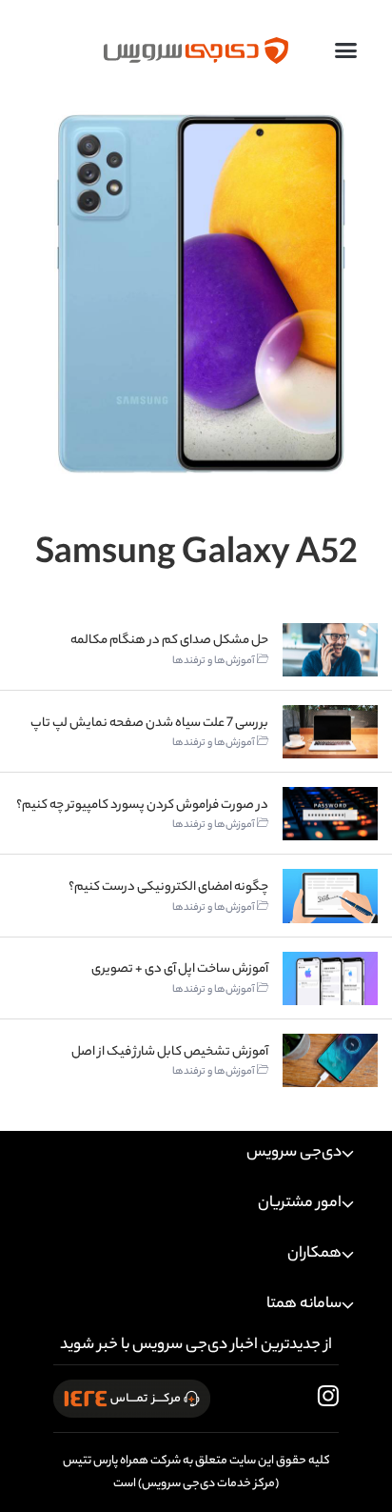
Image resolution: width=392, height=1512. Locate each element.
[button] (346, 50)
